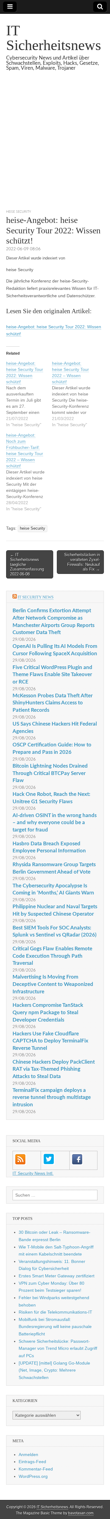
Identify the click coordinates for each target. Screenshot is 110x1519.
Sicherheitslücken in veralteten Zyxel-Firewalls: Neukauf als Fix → (82, 561)
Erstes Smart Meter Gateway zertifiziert (56, 1275)
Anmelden (28, 1454)
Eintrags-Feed (32, 1461)
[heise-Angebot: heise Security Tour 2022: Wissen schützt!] (29, 394)
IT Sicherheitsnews (53, 37)
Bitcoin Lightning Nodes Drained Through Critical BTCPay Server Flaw (50, 773)
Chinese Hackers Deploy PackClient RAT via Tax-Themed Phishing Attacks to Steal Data (54, 1069)
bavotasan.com (81, 1513)
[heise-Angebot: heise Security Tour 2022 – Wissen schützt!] (75, 394)
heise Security (18, 211)
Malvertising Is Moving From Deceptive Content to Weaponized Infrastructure (53, 984)
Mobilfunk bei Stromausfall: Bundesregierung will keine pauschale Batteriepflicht (55, 1326)
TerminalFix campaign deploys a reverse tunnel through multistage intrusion (52, 1097)
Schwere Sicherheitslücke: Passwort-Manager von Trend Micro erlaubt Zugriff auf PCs (58, 1348)
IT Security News (35, 597)
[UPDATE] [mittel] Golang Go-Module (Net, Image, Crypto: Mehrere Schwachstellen (54, 1370)
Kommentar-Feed (36, 1468)
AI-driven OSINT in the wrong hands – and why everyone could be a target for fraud (55, 822)
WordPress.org (33, 1476)
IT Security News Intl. (33, 1173)
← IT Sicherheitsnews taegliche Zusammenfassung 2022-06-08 (27, 564)
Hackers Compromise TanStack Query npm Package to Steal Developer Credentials (48, 1012)
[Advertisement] (55, 147)
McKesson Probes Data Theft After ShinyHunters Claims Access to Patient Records (53, 703)
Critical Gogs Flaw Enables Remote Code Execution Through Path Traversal (52, 956)
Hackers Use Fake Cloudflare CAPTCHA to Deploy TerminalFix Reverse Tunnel (50, 1041)
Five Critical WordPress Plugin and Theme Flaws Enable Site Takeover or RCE (52, 674)
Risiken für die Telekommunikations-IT (55, 1312)
